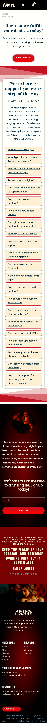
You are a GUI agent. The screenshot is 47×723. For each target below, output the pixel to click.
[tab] (23, 149)
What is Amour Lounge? (21, 149)
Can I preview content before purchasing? (23, 365)
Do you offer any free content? (19, 201)
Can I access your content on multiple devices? (24, 189)
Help (26, 646)
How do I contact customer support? (22, 243)
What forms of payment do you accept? (23, 323)
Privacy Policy (37, 718)
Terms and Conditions (35, 721)
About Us (6, 656)
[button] (23, 5)
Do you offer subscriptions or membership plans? (23, 254)
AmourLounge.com (23, 573)
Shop (4, 650)
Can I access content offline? (24, 333)
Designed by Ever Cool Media (16, 718)
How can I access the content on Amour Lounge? (24, 170)
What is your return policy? (22, 233)
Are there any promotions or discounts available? (23, 354)
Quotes (5, 653)
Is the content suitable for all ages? (23, 277)
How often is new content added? (21, 212)
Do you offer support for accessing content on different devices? (21, 379)
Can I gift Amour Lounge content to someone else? (22, 224)
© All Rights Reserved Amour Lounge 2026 (23, 715)
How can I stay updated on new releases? (22, 342)
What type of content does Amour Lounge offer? (22, 159)
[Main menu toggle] (41, 5)
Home (5, 17)
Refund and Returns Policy (13, 721)
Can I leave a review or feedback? (20, 266)
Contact (5, 659)
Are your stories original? (21, 180)
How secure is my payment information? (22, 300)
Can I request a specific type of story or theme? (23, 312)
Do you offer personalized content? (22, 289)
